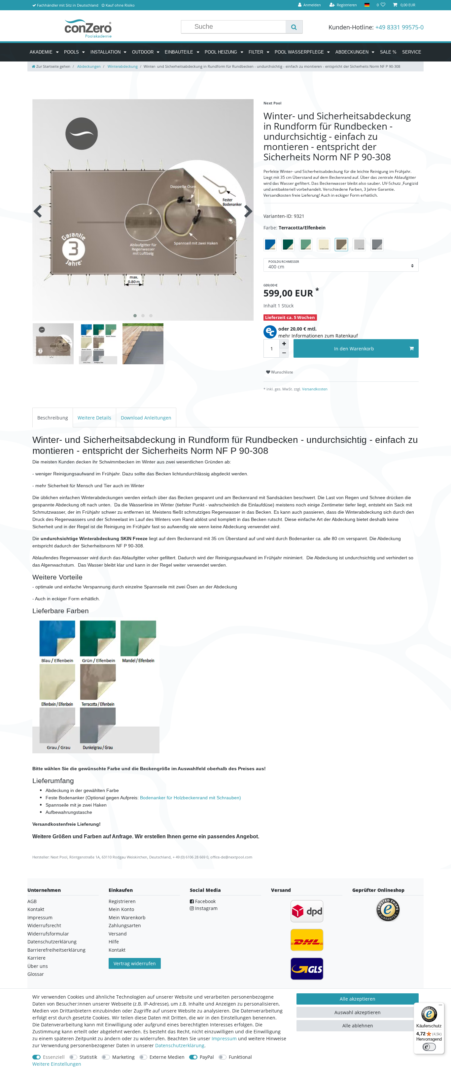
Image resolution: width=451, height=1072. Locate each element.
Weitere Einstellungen (56, 1064)
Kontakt (35, 909)
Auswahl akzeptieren (357, 1012)
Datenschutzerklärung (52, 941)
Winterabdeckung (122, 66)
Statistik (88, 1057)
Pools (72, 52)
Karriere (36, 958)
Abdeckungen (352, 52)
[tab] (52, 417)
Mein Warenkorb (127, 917)
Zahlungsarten (125, 925)
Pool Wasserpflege (300, 52)
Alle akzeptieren (357, 999)
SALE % (388, 52)
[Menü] (440, 1007)
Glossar (35, 974)
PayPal (207, 1057)
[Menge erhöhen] (284, 343)
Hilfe (114, 941)
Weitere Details (94, 418)
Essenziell (54, 1057)
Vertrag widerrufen (135, 963)
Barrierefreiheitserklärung (56, 950)
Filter (256, 52)
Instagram (206, 908)
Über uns (37, 966)
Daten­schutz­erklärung (179, 1045)
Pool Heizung (221, 52)
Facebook (205, 901)
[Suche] (294, 26)
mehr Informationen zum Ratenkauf (318, 336)
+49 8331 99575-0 (399, 27)
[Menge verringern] (284, 353)
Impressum (39, 917)
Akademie (42, 52)
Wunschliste (281, 372)
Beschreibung (52, 418)
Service (411, 52)
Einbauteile (179, 52)
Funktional (240, 1057)
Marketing (123, 1057)
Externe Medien (167, 1057)
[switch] (429, 1047)
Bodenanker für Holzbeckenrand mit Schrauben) (190, 797)
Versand (118, 934)
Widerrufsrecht (44, 925)
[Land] (367, 5)
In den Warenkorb (354, 348)
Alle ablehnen (357, 1025)
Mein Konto (121, 909)
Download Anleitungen (146, 418)
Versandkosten (314, 388)
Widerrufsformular (48, 934)
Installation (106, 52)
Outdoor (143, 52)
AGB (32, 901)
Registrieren (122, 901)
